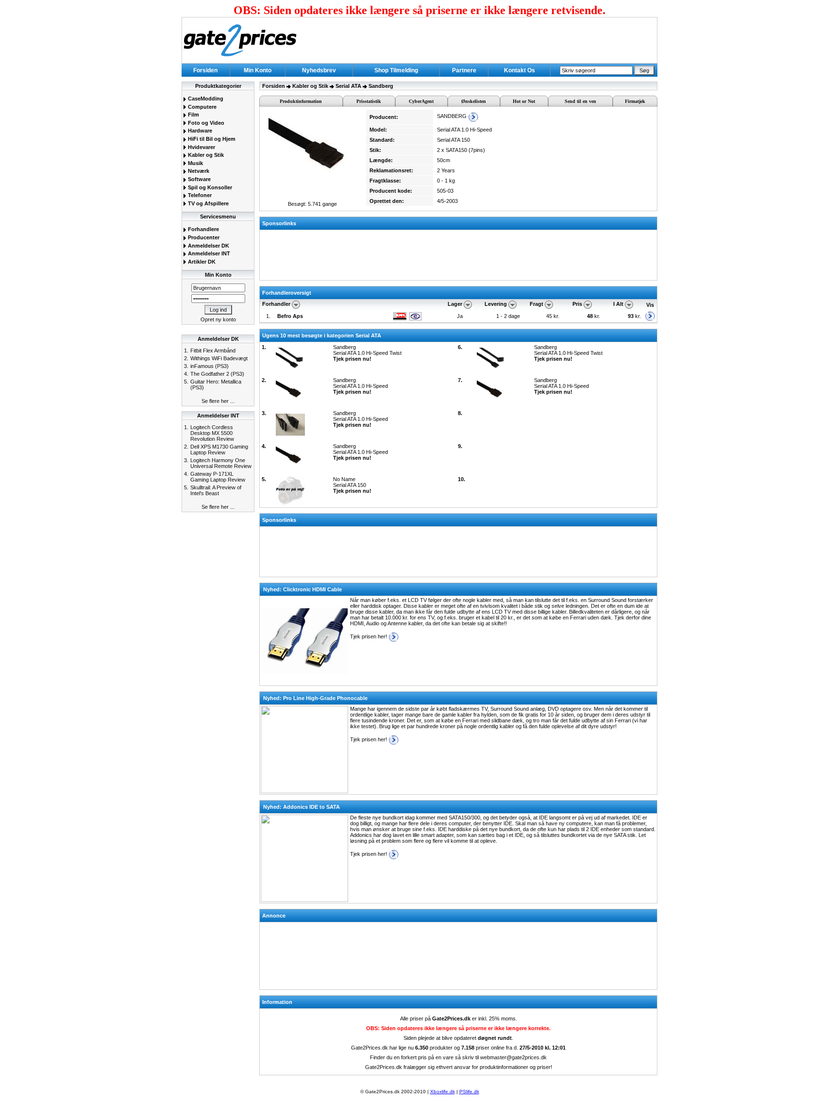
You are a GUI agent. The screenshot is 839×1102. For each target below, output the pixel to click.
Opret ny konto (218, 319)
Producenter (202, 237)
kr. (594, 316)
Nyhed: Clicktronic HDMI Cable (302, 589)
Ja (460, 316)
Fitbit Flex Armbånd (212, 350)
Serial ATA (348, 86)
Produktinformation (301, 101)
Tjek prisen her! (369, 636)
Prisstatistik (368, 101)
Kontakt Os (519, 70)
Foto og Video (205, 123)
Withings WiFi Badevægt (219, 358)
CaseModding (204, 98)
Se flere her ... (218, 401)
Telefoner (199, 195)
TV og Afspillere (207, 203)
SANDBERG (452, 116)
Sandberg (381, 86)
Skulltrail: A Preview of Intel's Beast (215, 490)
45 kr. (553, 316)
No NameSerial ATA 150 (352, 485)
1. (268, 316)
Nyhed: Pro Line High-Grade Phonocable (315, 698)
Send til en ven (580, 101)
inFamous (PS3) (209, 366)
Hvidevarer (200, 147)
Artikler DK (201, 262)
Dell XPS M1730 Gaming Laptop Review (219, 449)
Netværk (197, 171)
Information (277, 1002)
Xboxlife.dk (442, 1091)
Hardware (199, 131)
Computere (201, 107)
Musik (194, 163)
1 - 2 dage (508, 316)
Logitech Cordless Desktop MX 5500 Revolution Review (212, 433)
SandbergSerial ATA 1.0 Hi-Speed (360, 386)
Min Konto (257, 70)
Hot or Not (524, 101)
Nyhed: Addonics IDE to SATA (301, 807)
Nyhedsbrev (319, 70)
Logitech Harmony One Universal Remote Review (221, 463)
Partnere (464, 70)
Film (192, 114)
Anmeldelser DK (207, 246)
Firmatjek (635, 101)
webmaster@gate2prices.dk (513, 1057)
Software (198, 179)
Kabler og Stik (205, 155)
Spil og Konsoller (209, 187)
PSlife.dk (469, 1091)
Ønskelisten (473, 101)
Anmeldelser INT (208, 253)
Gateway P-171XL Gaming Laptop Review (217, 477)
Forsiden (205, 70)
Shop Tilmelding (396, 70)
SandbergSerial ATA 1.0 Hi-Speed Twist (367, 353)
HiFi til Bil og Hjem (210, 139)
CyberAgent (421, 101)
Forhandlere (202, 229)
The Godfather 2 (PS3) (217, 374)
